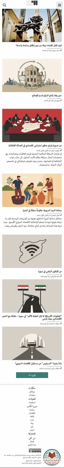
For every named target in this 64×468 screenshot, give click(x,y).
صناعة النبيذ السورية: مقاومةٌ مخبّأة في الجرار (42, 210)
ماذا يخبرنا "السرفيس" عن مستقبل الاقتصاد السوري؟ (38, 363)
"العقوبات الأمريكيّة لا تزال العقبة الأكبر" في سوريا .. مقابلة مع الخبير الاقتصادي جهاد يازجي (32, 317)
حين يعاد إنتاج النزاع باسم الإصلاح (47, 95)
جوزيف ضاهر (55, 150)
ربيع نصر (57, 100)
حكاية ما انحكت (55, 323)
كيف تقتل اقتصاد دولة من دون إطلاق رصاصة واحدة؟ (39, 45)
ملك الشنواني (55, 276)
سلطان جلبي (55, 368)
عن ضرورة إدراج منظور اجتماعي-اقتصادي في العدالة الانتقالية (35, 145)
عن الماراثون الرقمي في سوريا (50, 271)
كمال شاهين (56, 215)
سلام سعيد (56, 50)
